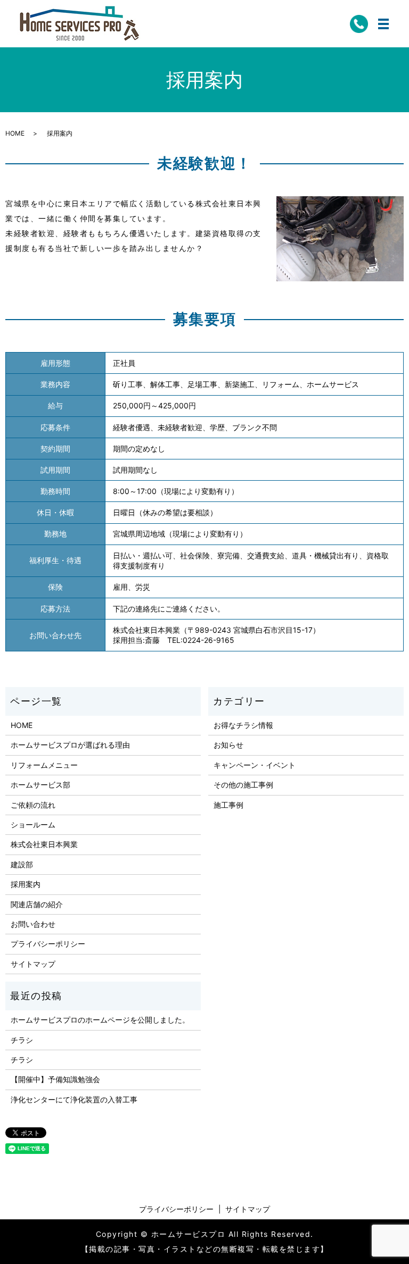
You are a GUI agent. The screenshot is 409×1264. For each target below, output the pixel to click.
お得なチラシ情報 (243, 725)
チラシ (22, 1039)
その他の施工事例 (243, 784)
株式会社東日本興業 (44, 844)
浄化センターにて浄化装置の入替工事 (74, 1099)
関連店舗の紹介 (37, 904)
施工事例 (228, 804)
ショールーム (33, 824)
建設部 (22, 864)
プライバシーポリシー (48, 943)
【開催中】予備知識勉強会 (55, 1079)
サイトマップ (33, 963)
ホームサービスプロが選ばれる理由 (70, 744)
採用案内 (25, 884)
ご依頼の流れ (33, 804)
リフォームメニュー (44, 764)
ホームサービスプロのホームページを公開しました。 (100, 1019)
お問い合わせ (33, 923)
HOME (14, 133)
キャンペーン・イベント (255, 764)
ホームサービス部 (40, 784)
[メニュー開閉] (383, 24)
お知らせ (228, 744)
